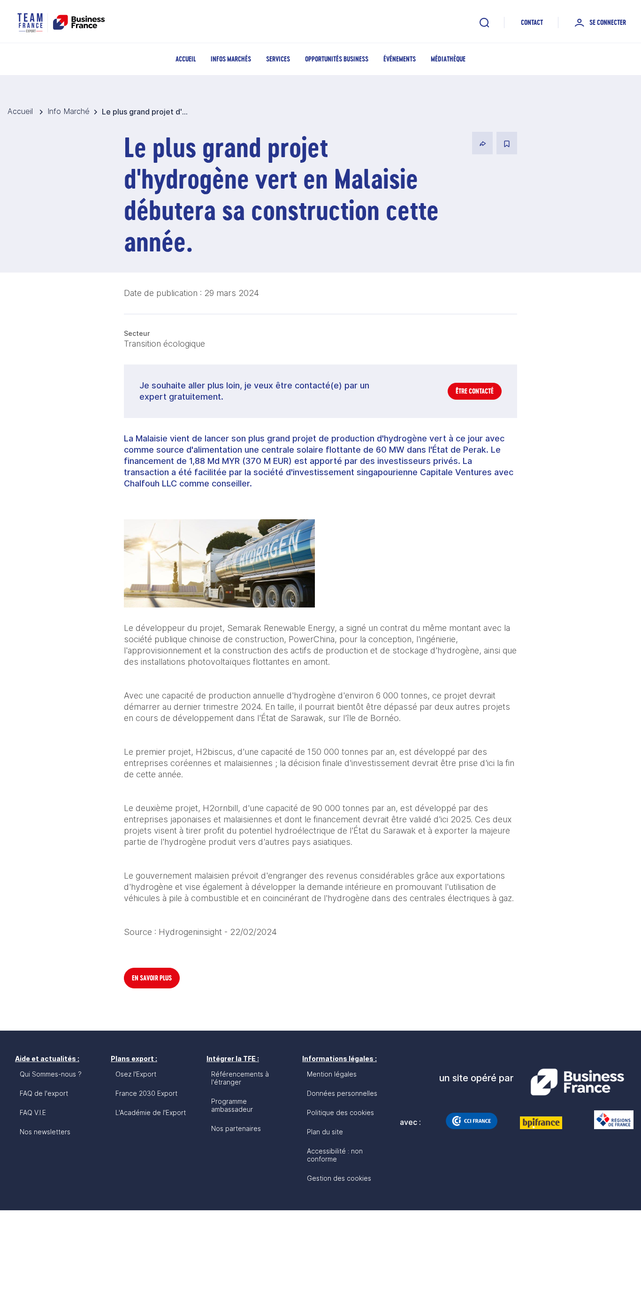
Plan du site (325, 1132)
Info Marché (68, 111)
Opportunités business (336, 58)
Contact (532, 22)
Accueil (186, 58)
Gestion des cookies (339, 1178)
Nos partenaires (236, 1128)
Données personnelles (342, 1093)
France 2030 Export (146, 1093)
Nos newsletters (45, 1132)
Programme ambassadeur (232, 1105)
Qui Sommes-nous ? (51, 1074)
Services (278, 58)
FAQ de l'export (44, 1093)
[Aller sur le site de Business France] (577, 1082)
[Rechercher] (484, 22)
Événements (399, 58)
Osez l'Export (135, 1074)
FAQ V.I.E (33, 1112)
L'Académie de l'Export (150, 1112)
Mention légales (332, 1074)
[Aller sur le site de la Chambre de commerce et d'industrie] (471, 1121)
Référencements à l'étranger (240, 1078)
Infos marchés (231, 58)
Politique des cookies (340, 1112)
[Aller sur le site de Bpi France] (541, 1122)
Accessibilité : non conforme (335, 1155)
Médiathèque (448, 58)
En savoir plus (152, 977)
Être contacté (475, 391)
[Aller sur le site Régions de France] (609, 1119)
